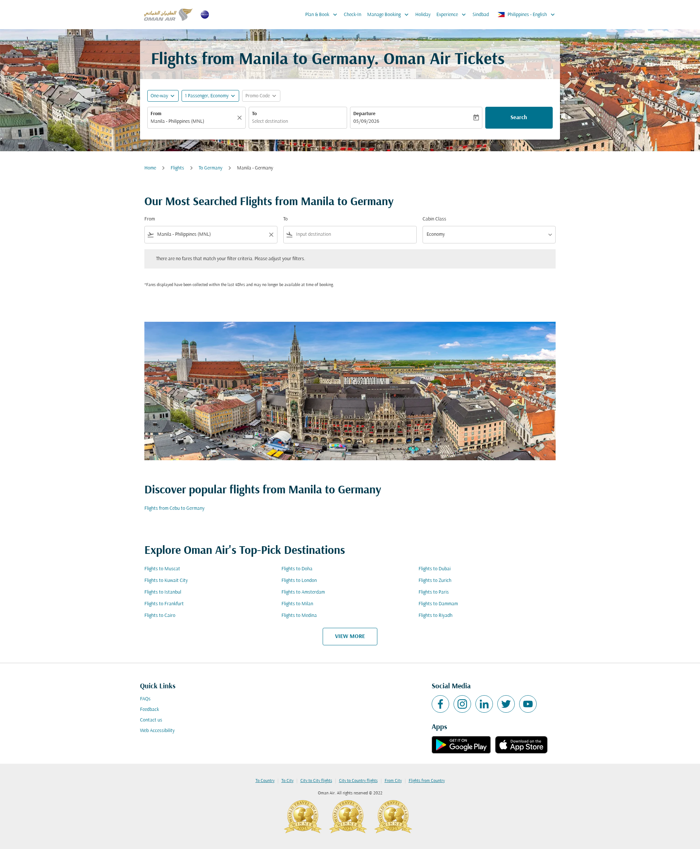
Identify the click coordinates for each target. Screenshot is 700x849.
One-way (159, 96)
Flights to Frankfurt (164, 604)
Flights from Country (427, 781)
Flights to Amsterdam (303, 592)
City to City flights (316, 781)
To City (287, 781)
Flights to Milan (297, 604)
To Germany (210, 168)
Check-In (352, 14)
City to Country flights (358, 781)
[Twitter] (506, 704)
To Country (265, 781)
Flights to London (299, 580)
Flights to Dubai (435, 569)
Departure (364, 114)
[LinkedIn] (484, 704)
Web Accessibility (157, 730)
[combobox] (193, 121)
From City (393, 781)
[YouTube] (528, 704)
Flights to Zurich (435, 580)
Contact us (151, 720)
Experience (451, 14)
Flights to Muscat (162, 569)
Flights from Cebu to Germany (174, 508)
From (156, 114)
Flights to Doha (296, 569)
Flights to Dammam (438, 604)
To (254, 114)
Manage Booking (388, 14)
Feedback (149, 709)
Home (150, 168)
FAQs (145, 699)
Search (518, 118)
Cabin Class (434, 219)
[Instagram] (462, 704)
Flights (177, 168)
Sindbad (480, 14)
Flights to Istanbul (162, 592)
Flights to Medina (299, 615)
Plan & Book (322, 14)
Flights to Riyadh (435, 615)
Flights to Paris (434, 592)
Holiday (423, 14)
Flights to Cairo (159, 615)
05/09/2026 (366, 121)
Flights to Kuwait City (166, 580)
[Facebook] (440, 704)
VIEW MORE (350, 636)
